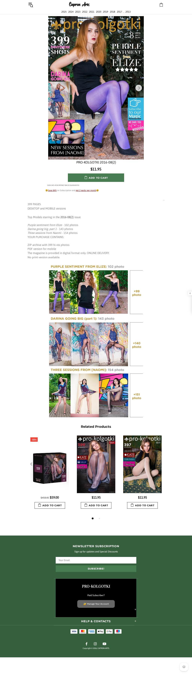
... (163, 200)
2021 (91, 11)
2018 (112, 11)
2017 (119, 11)
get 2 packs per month (86, 190)
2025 (64, 11)
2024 (71, 11)
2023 (77, 11)
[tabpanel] (50, 475)
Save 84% (52, 190)
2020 (98, 11)
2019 (105, 11)
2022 (84, 11)
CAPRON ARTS (79, 5)
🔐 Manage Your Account (96, 604)
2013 (128, 11)
